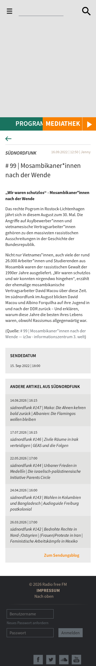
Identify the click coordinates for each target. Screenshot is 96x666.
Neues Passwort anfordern (28, 622)
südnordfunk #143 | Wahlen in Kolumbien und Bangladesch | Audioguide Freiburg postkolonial (45, 503)
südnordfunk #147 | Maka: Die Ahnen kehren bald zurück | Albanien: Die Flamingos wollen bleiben (48, 413)
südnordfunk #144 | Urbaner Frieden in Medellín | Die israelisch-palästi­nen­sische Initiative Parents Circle (45, 471)
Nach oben (44, 596)
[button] (69, 124)
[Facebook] (38, 659)
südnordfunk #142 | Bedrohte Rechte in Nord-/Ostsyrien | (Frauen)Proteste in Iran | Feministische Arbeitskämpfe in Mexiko (46, 535)
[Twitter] (51, 659)
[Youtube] (76, 659)
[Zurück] (48, 140)
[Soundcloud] (64, 659)
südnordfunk (20, 153)
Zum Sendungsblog (61, 555)
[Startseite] (41, 12)
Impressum (48, 590)
